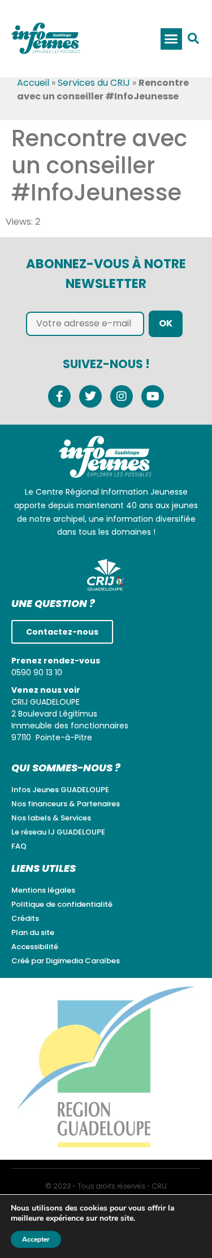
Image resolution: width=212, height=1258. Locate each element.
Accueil (33, 82)
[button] (171, 39)
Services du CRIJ (94, 82)
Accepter (36, 1239)
